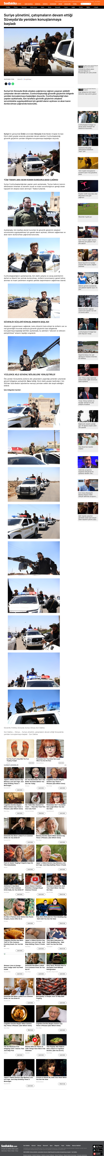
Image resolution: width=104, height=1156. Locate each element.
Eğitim (88, 7)
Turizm (81, 7)
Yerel (62, 1145)
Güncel (34, 1145)
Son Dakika (26, 1145)
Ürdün (23, 134)
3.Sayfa (96, 7)
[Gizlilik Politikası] (36, 1155)
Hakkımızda (4, 1150)
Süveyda (37, 134)
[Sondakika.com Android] (98, 1150)
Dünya (39, 1145)
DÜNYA (45, 4)
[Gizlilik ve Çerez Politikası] (48, 1155)
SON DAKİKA (29, 4)
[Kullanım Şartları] (27, 1155)
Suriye (6, 134)
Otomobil (57, 7)
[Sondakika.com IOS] (98, 1146)
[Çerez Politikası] (59, 1155)
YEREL (75, 4)
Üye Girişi (96, 3)
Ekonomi (45, 1145)
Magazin (57, 1145)
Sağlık (73, 7)
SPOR (60, 4)
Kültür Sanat (33, 7)
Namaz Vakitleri (76, 1145)
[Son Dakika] (12, 3)
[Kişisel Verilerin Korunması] (70, 1155)
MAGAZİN (67, 4)
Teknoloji (24, 7)
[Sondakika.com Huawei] (98, 1153)
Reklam (9, 1150)
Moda (49, 7)
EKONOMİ (53, 4)
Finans (16, 7)
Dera (29, 381)
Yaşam (66, 7)
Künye (16, 1150)
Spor (51, 1145)
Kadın (42, 7)
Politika (8, 7)
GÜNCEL (37, 4)
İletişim (13, 1150)
